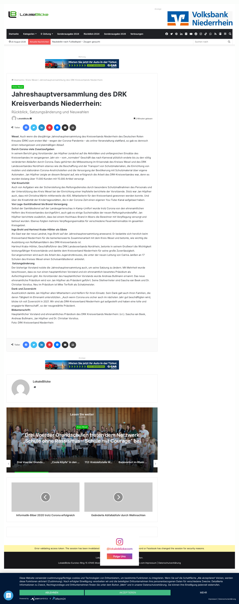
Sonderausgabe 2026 (115, 34)
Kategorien (28, 34)
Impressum (150, 563)
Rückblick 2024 (92, 34)
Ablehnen (51, 592)
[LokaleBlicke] (28, 15)
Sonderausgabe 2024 (68, 34)
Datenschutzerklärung (169, 563)
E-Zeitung (46, 34)
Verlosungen (136, 34)
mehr (203, 592)
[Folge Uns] (119, 543)
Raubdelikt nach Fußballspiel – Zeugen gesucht (76, 41)
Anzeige (158, 9)
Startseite (14, 34)
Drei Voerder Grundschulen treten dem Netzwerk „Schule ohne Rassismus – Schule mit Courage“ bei (82, 438)
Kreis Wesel (32, 80)
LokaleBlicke (23, 118)
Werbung (82, 57)
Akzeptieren (128, 592)
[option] (82, 440)
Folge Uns (119, 556)
